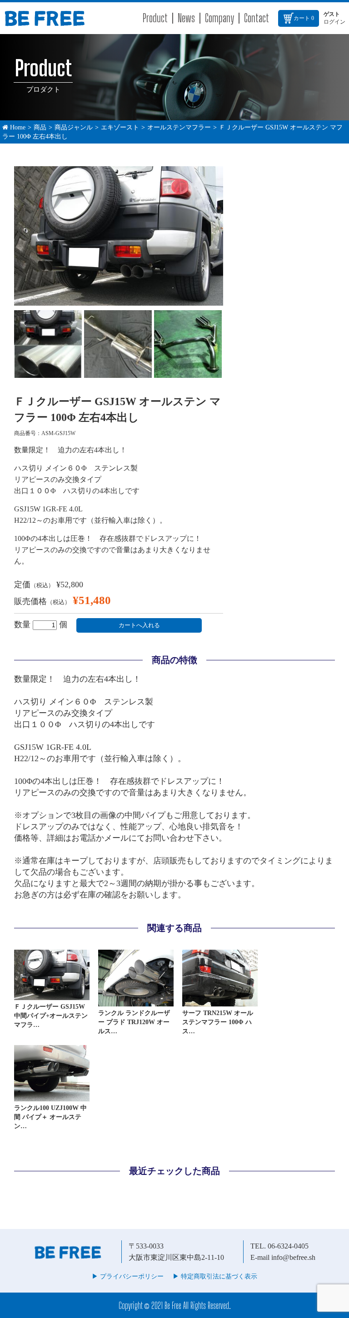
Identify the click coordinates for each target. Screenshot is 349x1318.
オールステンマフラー (179, 127)
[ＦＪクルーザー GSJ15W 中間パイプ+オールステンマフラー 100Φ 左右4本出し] (52, 996)
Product (155, 18)
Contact (256, 18)
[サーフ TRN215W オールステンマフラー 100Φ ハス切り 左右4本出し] (220, 1002)
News (186, 18)
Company (219, 18)
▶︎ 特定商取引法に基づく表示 (215, 1276)
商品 (40, 127)
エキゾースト (120, 127)
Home (16, 127)
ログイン (334, 22)
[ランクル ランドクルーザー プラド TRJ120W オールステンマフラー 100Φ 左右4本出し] (136, 1002)
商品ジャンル (74, 127)
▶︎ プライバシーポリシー (128, 1276)
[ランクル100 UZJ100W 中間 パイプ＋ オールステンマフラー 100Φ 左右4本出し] (52, 1097)
